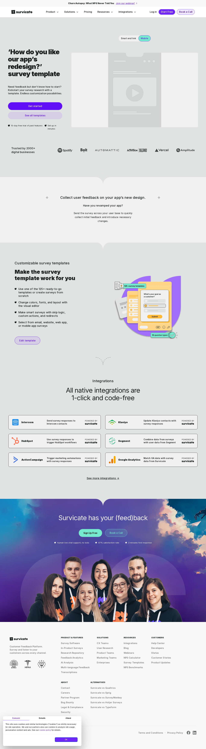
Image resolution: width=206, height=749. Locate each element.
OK (66, 740)
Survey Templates (134, 662)
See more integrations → (103, 478)
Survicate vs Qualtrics (103, 687)
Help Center (158, 643)
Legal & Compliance (72, 707)
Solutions (69, 11)
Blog (126, 648)
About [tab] (68, 718)
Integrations (126, 11)
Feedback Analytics (72, 657)
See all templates (35, 115)
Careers (65, 692)
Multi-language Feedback (75, 667)
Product (50, 11)
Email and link (128, 38)
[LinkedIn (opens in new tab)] (194, 732)
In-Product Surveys (72, 648)
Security (65, 712)
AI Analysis (67, 662)
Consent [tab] (16, 718)
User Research (105, 648)
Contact (65, 687)
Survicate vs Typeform (103, 707)
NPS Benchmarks (133, 667)
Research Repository (72, 652)
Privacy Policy (175, 732)
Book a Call (185, 11)
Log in (153, 11)
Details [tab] (42, 718)
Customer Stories (161, 657)
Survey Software (70, 643)
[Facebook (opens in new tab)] (188, 732)
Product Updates (160, 662)
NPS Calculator (132, 657)
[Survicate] (21, 12)
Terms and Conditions (150, 732)
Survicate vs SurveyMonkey (106, 697)
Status (155, 652)
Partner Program (70, 697)
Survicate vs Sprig (100, 692)
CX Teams (102, 643)
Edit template (27, 340)
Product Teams (105, 652)
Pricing (88, 11)
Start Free (167, 11)
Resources (103, 11)
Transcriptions (69, 672)
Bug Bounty (67, 702)
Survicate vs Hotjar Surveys (106, 702)
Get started (35, 106)
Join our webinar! (125, 3)
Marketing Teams (106, 657)
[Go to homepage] (19, 638)
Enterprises (103, 662)
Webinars (129, 652)
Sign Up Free (90, 532)
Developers (157, 648)
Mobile (144, 38)
